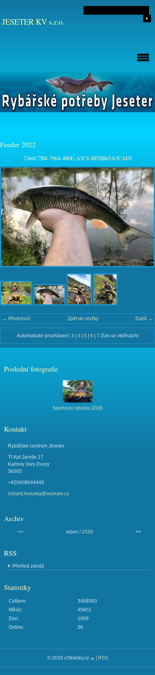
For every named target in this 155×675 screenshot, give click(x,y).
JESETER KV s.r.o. (33, 21)
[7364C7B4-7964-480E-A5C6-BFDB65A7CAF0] (49, 304)
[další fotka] (142, 216)
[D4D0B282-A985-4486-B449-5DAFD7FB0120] (105, 304)
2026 (87, 532)
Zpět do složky (83, 318)
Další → (144, 318)
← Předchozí (16, 318)
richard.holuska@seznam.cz (38, 493)
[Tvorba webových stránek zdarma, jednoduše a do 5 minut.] (93, 658)
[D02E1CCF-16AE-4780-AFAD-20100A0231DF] (79, 304)
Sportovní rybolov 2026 (77, 408)
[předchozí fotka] (13, 216)
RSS (103, 658)
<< (20, 532)
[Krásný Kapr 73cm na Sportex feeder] (16, 304)
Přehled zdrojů (28, 566)
